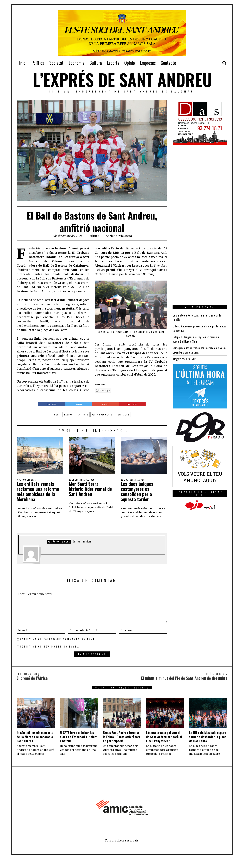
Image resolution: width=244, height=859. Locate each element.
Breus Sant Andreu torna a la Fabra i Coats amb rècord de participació (122, 736)
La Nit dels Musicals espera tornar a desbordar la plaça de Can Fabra (207, 736)
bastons (69, 414)
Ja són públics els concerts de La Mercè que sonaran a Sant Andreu (35, 736)
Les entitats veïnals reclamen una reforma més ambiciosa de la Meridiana (38, 491)
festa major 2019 (102, 414)
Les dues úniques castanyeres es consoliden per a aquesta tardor (137, 491)
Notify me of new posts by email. (50, 646)
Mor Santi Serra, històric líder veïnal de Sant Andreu (90, 488)
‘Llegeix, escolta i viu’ (184, 359)
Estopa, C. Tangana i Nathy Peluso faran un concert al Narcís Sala (196, 339)
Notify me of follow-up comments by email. (59, 639)
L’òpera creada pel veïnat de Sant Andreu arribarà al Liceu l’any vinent (164, 736)
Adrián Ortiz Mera (119, 236)
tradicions (122, 414)
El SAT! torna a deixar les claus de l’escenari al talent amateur (79, 736)
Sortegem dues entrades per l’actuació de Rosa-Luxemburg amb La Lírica (199, 350)
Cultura (93, 236)
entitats (83, 414)
